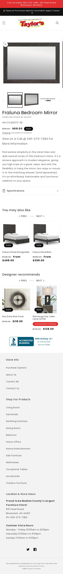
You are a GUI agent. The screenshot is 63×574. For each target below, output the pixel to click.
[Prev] (3, 100)
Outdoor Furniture (16, 483)
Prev (24, 216)
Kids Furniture (14, 455)
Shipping (6, 133)
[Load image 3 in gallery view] (47, 100)
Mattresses (12, 462)
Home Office (13, 441)
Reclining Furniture (16, 421)
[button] (3, 23)
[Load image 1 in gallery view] (14, 100)
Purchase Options (16, 367)
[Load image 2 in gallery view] (31, 100)
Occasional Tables (16, 469)
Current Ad (12, 381)
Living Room (13, 407)
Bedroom (11, 435)
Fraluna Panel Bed (42, 252)
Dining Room (13, 428)
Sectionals (12, 414)
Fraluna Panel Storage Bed (15, 252)
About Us (11, 374)
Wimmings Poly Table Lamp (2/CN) (44, 317)
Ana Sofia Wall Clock (13, 316)
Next (39, 216)
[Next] (59, 100)
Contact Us (12, 388)
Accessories (13, 476)
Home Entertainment (18, 448)
